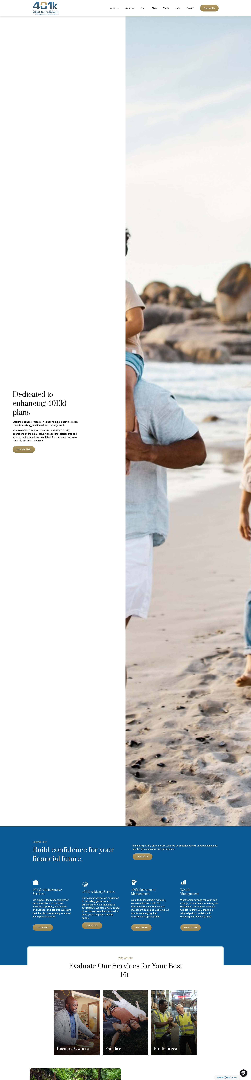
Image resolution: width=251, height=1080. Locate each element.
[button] (114, 8)
